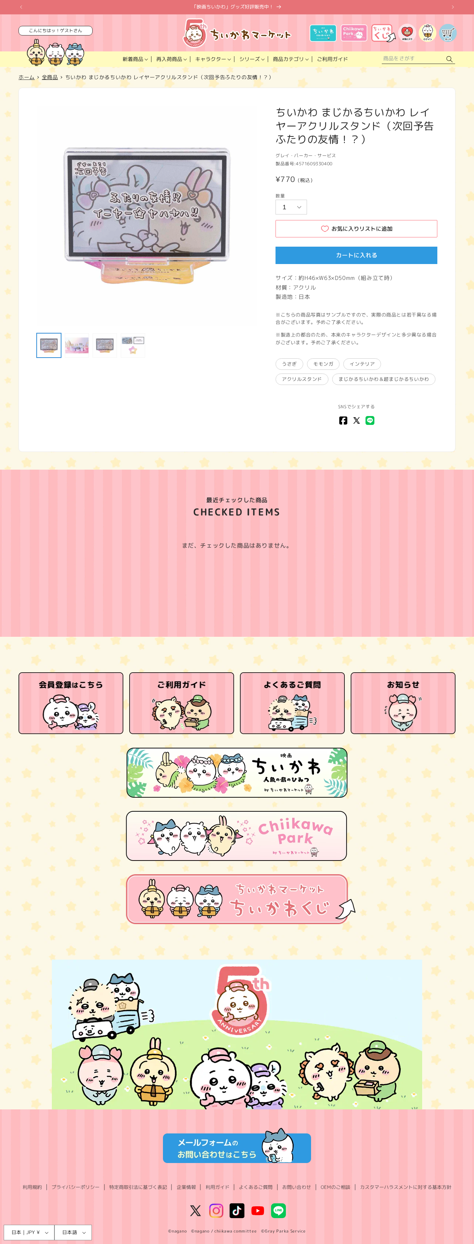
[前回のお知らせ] (21, 7)
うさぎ (289, 364)
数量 (280, 196)
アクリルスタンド (302, 379)
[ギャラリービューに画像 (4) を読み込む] (133, 345)
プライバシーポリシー (75, 1187)
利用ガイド (218, 1187)
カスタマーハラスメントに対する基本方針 (405, 1187)
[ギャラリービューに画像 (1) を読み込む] (49, 345)
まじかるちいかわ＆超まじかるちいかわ (383, 379)
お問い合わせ (296, 1187)
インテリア (362, 364)
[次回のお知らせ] (453, 7)
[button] (134, 59)
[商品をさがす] (449, 59)
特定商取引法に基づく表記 (138, 1187)
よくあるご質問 (256, 1187)
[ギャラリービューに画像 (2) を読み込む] (77, 345)
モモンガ (323, 364)
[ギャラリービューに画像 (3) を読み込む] (105, 345)
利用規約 (32, 1187)
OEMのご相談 (335, 1187)
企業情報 (186, 1187)
